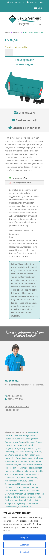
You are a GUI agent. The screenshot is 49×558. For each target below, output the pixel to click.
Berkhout (30, 442)
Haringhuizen (11, 464)
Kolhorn (8, 474)
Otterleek (39, 493)
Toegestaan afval (19, 178)
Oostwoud (9, 493)
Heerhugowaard (34, 464)
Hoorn (20, 471)
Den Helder (29, 455)
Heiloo (8, 467)
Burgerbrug (20, 448)
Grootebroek (21, 461)
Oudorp (30, 500)
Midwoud (22, 480)
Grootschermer (35, 461)
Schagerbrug (19, 503)
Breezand (22, 445)
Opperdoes (29, 493)
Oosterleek (34, 490)
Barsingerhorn (31, 438)
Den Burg (19, 455)
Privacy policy (12, 409)
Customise (24, 544)
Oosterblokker (11, 490)
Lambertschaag (32, 474)
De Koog (29, 451)
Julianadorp (29, 471)
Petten (38, 500)
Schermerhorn (25, 506)
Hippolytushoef (35, 467)
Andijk (26, 435)
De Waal (37, 451)
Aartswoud (33, 432)
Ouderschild (35, 497)
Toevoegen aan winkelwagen (24, 62)
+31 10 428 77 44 (17, 2)
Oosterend (23, 490)
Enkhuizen (9, 461)
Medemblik (32, 477)
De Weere (9, 455)
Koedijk (39, 471)
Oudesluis (9, 500)
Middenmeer (11, 480)
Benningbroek (11, 442)
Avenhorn (19, 438)
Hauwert (22, 464)
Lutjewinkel (21, 477)
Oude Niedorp (11, 497)
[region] (24, 533)
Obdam (35, 487)
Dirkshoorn (27, 458)
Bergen (22, 442)
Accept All (24, 537)
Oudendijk (24, 497)
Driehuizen (38, 458)
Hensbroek (22, 467)
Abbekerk (9, 435)
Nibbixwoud (22, 484)
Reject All (24, 552)
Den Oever (16, 458)
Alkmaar (18, 435)
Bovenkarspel (11, 445)
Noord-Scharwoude (22, 487)
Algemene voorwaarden (17, 406)
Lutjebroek (10, 477)
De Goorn (20, 451)
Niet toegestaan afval (21, 182)
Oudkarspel (20, 500)
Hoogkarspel (10, 471)
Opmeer (19, 493)
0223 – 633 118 (36, 2)
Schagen (9, 503)
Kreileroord (18, 474)
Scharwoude (32, 503)
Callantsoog (31, 448)
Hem (14, 467)
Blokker (39, 442)
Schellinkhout (11, 506)
